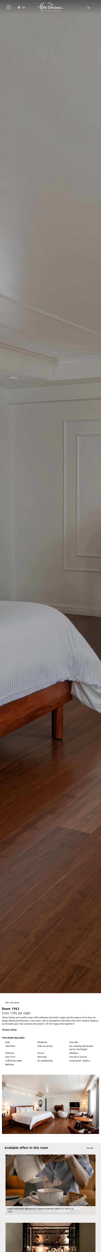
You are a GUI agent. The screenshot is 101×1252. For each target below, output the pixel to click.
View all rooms (12, 1002)
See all (90, 1148)
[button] (4, 1104)
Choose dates (9, 1029)
